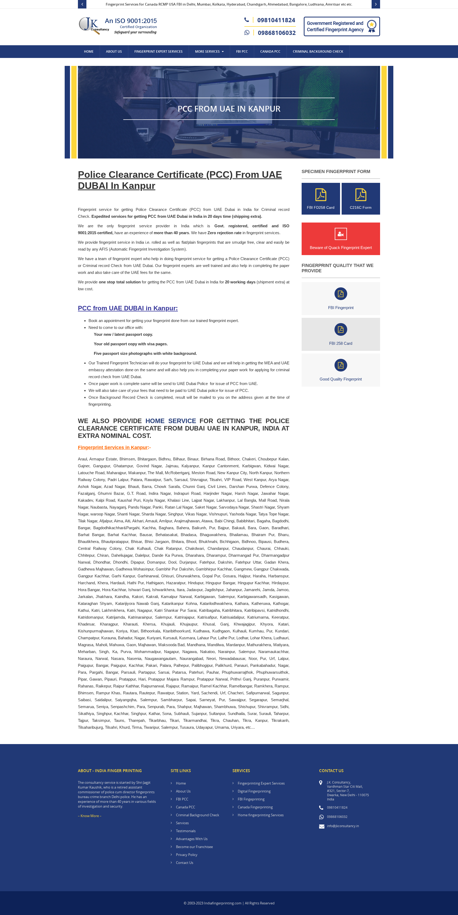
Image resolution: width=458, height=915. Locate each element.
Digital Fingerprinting (254, 791)
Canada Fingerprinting (255, 807)
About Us (114, 51)
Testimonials (186, 830)
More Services (207, 51)
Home (89, 51)
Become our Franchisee (195, 846)
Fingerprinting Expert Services (261, 783)
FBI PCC (242, 51)
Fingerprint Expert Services (158, 51)
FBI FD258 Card (320, 207)
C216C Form (361, 207)
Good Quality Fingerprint (341, 379)
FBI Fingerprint (341, 307)
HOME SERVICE (171, 420)
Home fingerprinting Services (261, 815)
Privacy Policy (186, 854)
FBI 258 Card (340, 343)
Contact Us (94, 64)
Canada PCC (185, 807)
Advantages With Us (192, 838)
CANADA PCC (270, 51)
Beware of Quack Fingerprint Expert (341, 247)
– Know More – (90, 815)
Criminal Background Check (318, 51)
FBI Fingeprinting (251, 799)
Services (182, 823)
